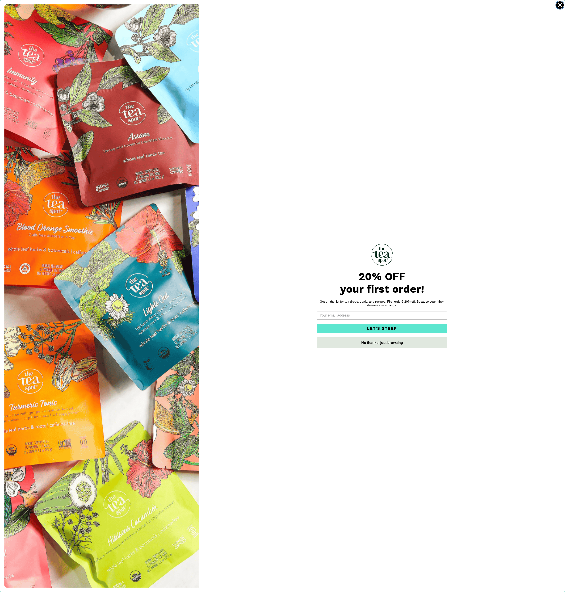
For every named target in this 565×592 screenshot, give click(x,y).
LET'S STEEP (382, 328)
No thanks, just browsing (382, 343)
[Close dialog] (560, 5)
